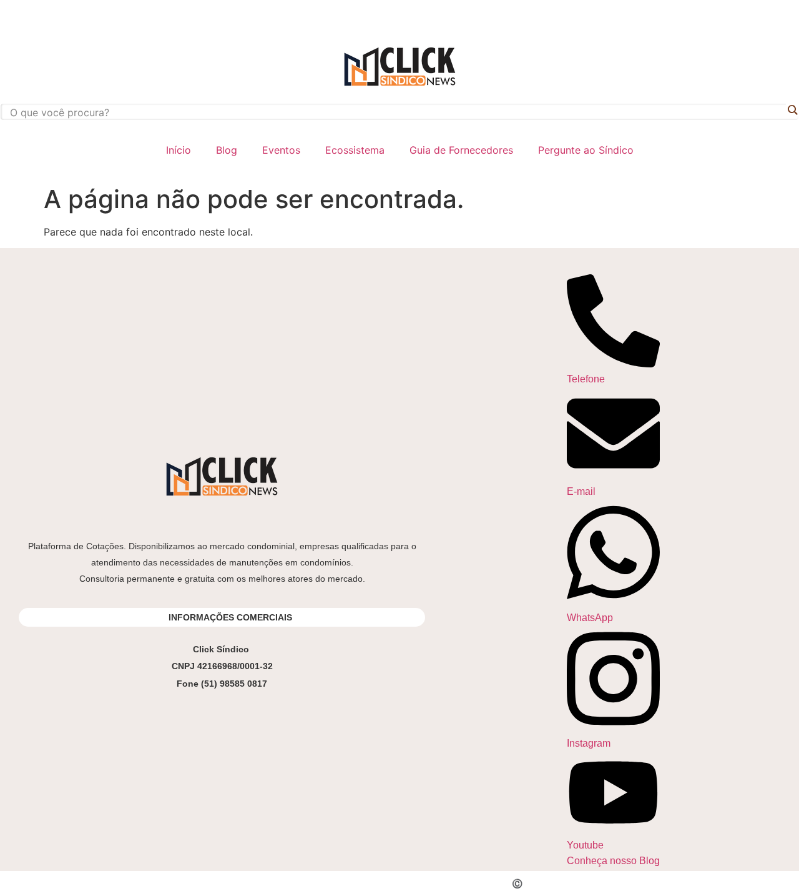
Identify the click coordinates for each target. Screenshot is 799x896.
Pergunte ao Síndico (586, 150)
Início (178, 150)
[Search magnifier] (792, 110)
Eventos (281, 150)
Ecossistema (355, 150)
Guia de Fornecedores (461, 150)
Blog (226, 150)
